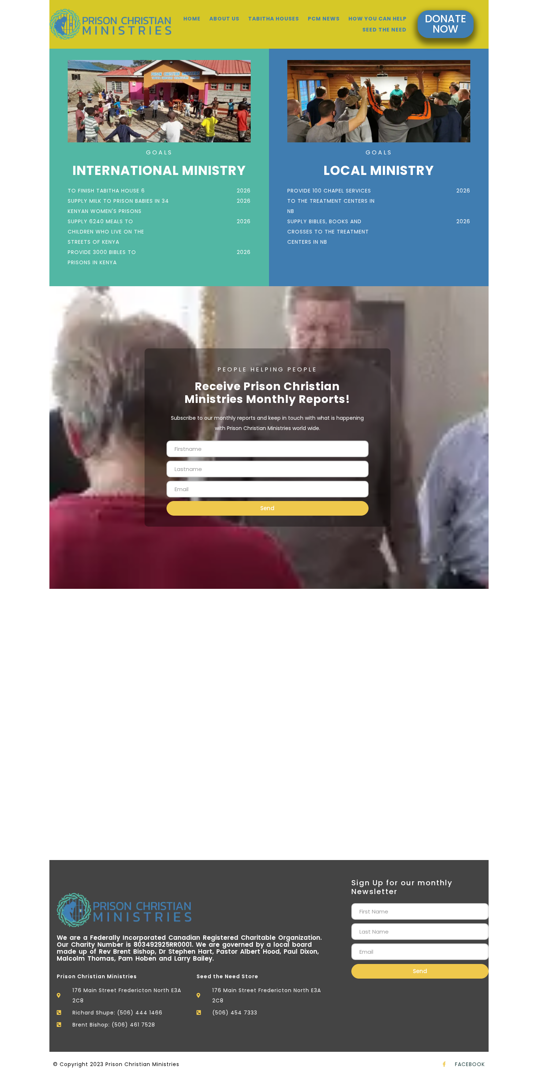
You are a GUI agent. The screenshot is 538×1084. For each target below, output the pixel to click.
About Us (224, 18)
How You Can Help (377, 18)
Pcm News (324, 18)
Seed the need (384, 29)
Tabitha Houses (273, 18)
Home (192, 18)
